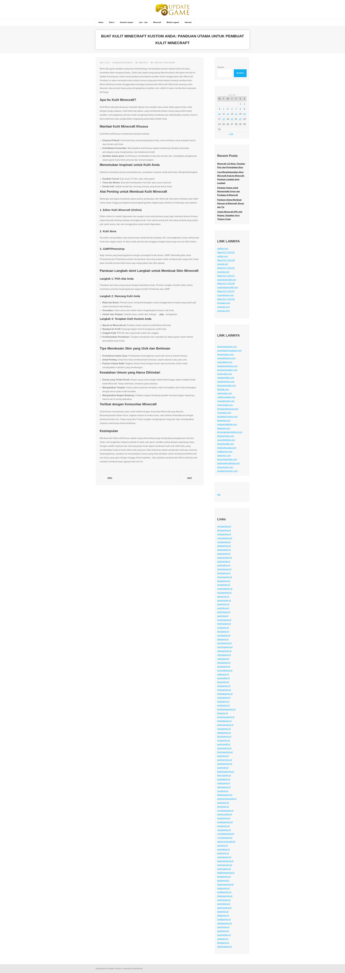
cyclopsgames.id (225, 810)
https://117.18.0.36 (226, 252)
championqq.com (225, 295)
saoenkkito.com (224, 362)
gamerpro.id (223, 853)
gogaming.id (223, 880)
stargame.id (222, 639)
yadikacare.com (224, 451)
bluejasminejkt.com (226, 385)
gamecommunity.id (226, 841)
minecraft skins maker (164, 63)
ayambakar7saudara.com (229, 350)
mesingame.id (224, 624)
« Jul (231, 134)
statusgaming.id (224, 896)
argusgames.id (224, 651)
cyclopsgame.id (224, 838)
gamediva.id (223, 608)
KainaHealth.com (225, 444)
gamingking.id (224, 869)
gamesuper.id (223, 612)
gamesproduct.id (225, 725)
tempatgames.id (224, 694)
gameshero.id (223, 554)
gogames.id (222, 911)
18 (223, 119)
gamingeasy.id (224, 857)
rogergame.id (223, 783)
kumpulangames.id (226, 709)
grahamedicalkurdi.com (228, 463)
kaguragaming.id (225, 861)
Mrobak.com (223, 389)
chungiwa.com (224, 413)
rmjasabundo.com (225, 401)
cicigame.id (222, 791)
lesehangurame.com (227, 346)
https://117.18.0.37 (226, 291)
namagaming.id (224, 538)
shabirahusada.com (226, 448)
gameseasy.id (223, 900)
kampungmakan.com (227, 370)
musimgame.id (224, 620)
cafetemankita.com (226, 397)
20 (232, 119)
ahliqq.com (222, 256)
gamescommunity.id (226, 799)
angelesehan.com (225, 381)
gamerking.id (223, 849)
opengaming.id (224, 643)
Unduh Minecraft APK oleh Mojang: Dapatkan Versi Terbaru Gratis (229, 215)
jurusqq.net (222, 264)
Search (220, 67)
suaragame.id (223, 697)
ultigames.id (223, 915)
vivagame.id (223, 627)
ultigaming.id (223, 888)
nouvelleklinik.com (226, 440)
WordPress (138, 968)
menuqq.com (223, 311)
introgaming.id (224, 690)
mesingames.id (224, 577)
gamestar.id (222, 616)
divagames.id (223, 581)
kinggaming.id (224, 876)
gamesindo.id (223, 561)
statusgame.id (224, 550)
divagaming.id (224, 530)
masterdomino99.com (227, 287)
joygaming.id (223, 826)
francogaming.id (225, 752)
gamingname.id (224, 865)
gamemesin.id (224, 600)
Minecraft (143, 63)
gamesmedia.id (224, 814)
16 (244, 114)
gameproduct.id (224, 764)
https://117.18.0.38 (226, 283)
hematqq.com (223, 303)
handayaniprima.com (227, 366)
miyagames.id (224, 729)
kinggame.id (223, 943)
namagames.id (224, 592)
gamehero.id (223, 604)
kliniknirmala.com (225, 436)
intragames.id (223, 686)
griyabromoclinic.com (227, 471)
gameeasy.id (223, 927)
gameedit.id (222, 768)
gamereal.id (223, 756)
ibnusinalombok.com (227, 459)
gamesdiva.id (223, 565)
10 (219, 114)
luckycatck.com (224, 374)
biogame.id (222, 713)
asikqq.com (222, 248)
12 (228, 114)
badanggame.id (224, 795)
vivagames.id (223, 585)
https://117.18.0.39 (226, 260)
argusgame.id (223, 662)
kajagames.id (223, 818)
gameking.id (223, 931)
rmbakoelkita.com (225, 378)
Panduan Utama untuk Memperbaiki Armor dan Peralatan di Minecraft (228, 191)
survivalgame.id (224, 670)
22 (240, 119)
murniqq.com (223, 307)
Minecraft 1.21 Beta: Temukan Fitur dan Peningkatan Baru (231, 165)
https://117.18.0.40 (226, 299)
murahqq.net (223, 272)
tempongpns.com (225, 354)
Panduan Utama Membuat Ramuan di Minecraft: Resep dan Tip (230, 203)
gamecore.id (223, 596)
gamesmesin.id (224, 557)
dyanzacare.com (225, 467)
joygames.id (223, 806)
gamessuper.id (224, 569)
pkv (219, 494)
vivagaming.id (224, 542)
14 (236, 114)
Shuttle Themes (114, 968)
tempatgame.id (224, 721)
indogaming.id (224, 534)
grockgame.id (223, 666)
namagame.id (223, 635)
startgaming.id (224, 546)
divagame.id (223, 631)
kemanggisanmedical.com (229, 432)
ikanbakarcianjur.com (227, 416)
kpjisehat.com (223, 420)
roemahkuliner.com (226, 358)
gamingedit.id (223, 744)
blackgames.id (224, 736)
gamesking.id (223, 904)
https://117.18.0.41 (226, 276)
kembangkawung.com (227, 409)
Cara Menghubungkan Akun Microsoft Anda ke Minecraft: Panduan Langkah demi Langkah (230, 177)
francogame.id (224, 775)
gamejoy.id (222, 845)
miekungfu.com (224, 393)
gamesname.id (224, 908)
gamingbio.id (223, 678)
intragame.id (223, 701)
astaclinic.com (224, 455)
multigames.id (224, 919)
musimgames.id (224, 589)
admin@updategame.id (122, 63)
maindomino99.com (226, 280)
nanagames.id (224, 830)
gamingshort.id (224, 748)
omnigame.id (223, 705)
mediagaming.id (225, 822)
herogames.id (223, 573)
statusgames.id (224, 923)
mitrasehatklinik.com (227, 424)
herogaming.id (224, 526)
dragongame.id (224, 946)
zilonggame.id (224, 655)
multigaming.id (224, 892)
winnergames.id (224, 647)
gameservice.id (224, 760)
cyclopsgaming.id (225, 834)
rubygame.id (223, 659)
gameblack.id (223, 779)
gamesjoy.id (223, 803)
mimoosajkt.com (225, 405)
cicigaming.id (223, 740)
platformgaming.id (225, 873)
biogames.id (223, 682)
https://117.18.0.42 (226, 268)
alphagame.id (223, 787)
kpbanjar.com (223, 428)
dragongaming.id (225, 884)
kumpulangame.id (225, 717)
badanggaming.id (225, 771)
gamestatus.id (224, 935)
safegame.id (223, 674)
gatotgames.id (224, 733)
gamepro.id (222, 939)
